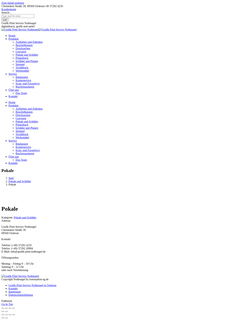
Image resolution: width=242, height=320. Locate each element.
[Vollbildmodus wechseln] (6, 308)
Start (11, 178)
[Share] (6, 314)
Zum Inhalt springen (12, 2)
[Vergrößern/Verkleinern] (2, 308)
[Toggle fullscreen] (10, 314)
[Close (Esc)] (2, 314)
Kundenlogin (8, 9)
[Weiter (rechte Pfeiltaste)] (6, 311)
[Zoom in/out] (13, 314)
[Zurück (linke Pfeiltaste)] (2, 311)
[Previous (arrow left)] (2, 317)
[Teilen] (10, 308)
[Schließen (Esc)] (13, 308)
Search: (5, 12)
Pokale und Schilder (20, 181)
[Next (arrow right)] (6, 317)
